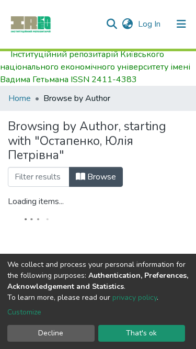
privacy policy (134, 297)
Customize (24, 312)
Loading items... (36, 201)
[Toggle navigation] (181, 24)
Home (19, 98)
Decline (50, 333)
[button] (127, 24)
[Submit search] (112, 24)
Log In (150, 24)
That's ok (141, 333)
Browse (100, 177)
